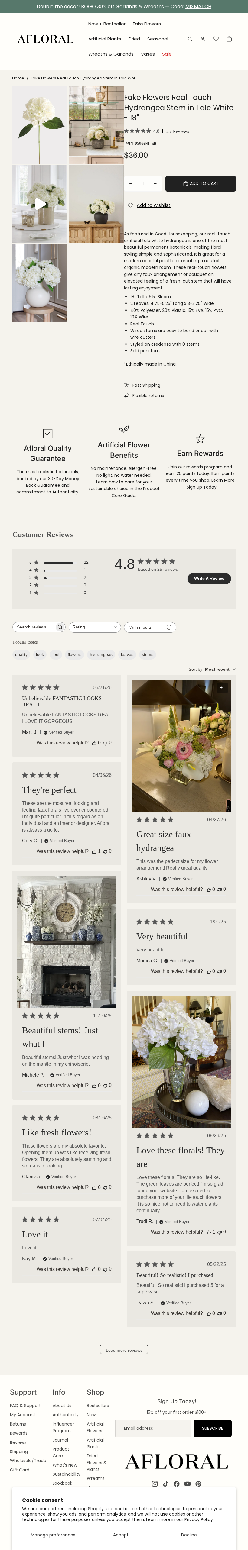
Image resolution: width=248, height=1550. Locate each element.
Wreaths (96, 1478)
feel (55, 654)
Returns (18, 1424)
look (40, 654)
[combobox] (95, 627)
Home (18, 78)
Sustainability (66, 1474)
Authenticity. (65, 492)
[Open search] (190, 39)
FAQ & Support (25, 1406)
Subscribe (212, 1428)
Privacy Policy (198, 1519)
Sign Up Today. (202, 487)
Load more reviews (124, 1350)
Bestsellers (98, 1406)
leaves (127, 654)
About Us (62, 1406)
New (91, 1415)
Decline (189, 1535)
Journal (60, 1440)
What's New (65, 1465)
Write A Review (209, 578)
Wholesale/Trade (28, 1461)
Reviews (18, 1442)
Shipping (19, 1451)
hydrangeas (101, 654)
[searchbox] (33, 627)
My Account (22, 1415)
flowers (74, 654)
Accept (121, 1535)
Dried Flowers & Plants (97, 1462)
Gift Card (19, 1470)
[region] (124, 6)
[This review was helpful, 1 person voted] (94, 851)
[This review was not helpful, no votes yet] (105, 743)
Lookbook (62, 1483)
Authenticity (66, 1415)
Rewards (19, 1433)
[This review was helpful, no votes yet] (94, 743)
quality (21, 654)
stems (147, 654)
